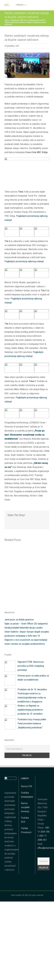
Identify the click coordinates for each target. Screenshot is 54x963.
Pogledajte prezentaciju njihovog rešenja (23, 261)
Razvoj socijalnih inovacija (25, 807)
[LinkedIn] (43, 784)
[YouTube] (43, 779)
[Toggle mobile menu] (48, 5)
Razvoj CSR (26, 786)
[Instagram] (47, 779)
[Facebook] (39, 779)
